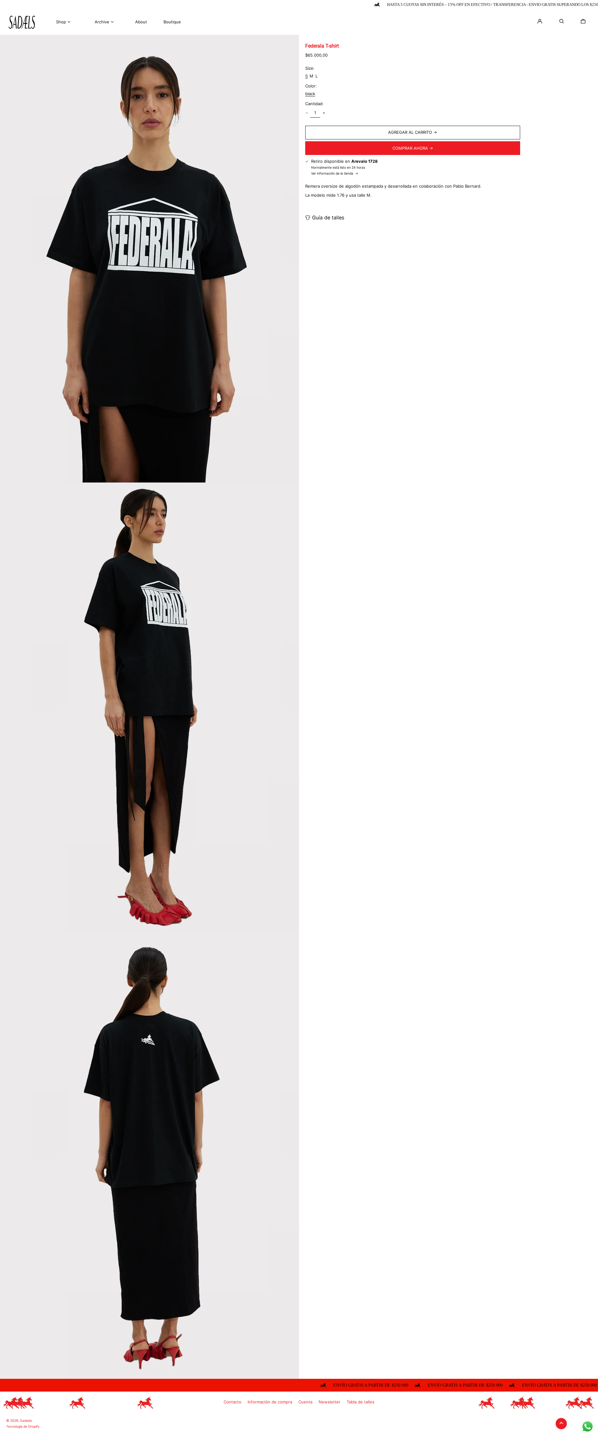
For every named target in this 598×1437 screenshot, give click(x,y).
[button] (583, 21)
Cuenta (305, 1401)
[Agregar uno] (323, 112)
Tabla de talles (360, 1401)
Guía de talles (328, 217)
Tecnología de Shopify (23, 1427)
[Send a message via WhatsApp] (587, 1426)
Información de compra (270, 1401)
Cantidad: (314, 103)
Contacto (232, 1401)
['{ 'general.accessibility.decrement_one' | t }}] (306, 112)
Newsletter (329, 1401)
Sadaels (26, 1421)
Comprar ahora (410, 147)
